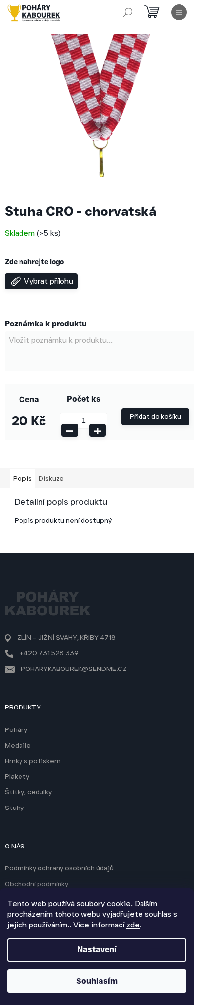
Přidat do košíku (155, 416)
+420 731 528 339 (49, 653)
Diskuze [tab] (51, 478)
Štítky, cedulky (28, 792)
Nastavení (97, 949)
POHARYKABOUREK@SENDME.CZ (74, 668)
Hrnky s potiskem (32, 760)
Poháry (16, 729)
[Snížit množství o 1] (69, 430)
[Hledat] (128, 12)
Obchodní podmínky (36, 883)
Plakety (17, 776)
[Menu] (179, 12)
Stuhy (14, 807)
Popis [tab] (22, 478)
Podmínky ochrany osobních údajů (59, 868)
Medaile (18, 745)
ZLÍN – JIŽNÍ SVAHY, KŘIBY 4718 (66, 637)
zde (133, 924)
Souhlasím (97, 980)
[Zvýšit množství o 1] (97, 430)
